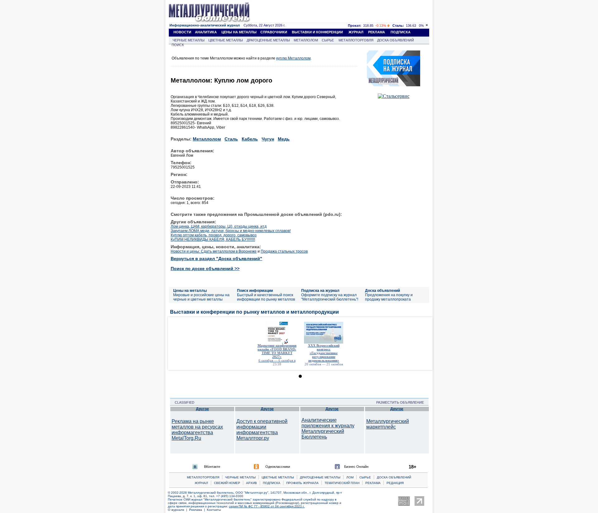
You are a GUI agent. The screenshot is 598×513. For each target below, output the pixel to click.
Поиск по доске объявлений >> (205, 268)
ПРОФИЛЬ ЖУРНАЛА (302, 483)
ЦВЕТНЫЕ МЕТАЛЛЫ (225, 40)
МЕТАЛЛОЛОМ (306, 40)
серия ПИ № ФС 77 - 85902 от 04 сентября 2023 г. (267, 506)
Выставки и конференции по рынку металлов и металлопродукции (254, 312)
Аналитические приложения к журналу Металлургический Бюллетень (327, 428)
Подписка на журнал (320, 290)
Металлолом (207, 138)
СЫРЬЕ (328, 40)
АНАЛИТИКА (206, 32)
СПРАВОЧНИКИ (273, 32)
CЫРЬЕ (365, 477)
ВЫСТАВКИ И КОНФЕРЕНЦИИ (317, 32)
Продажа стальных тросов (284, 251)
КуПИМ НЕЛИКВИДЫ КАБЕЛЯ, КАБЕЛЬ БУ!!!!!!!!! (213, 239)
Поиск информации (255, 290)
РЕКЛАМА (376, 32)
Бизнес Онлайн (356, 466)
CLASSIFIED (182, 402)
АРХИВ (251, 483)
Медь (284, 138)
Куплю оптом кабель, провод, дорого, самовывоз (214, 235)
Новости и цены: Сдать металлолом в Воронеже (214, 251)
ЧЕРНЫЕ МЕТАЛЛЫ (189, 40)
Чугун (268, 138)
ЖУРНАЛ (356, 32)
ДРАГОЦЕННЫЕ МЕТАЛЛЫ (268, 40)
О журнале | (178, 509)
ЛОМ (350, 477)
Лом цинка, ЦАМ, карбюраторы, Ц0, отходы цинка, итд (219, 226)
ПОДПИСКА (401, 32)
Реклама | (198, 509)
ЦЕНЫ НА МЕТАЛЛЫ (239, 32)
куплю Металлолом (293, 58)
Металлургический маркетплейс (387, 424)
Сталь (231, 138)
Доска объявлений (382, 290)
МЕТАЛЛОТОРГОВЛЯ (356, 40)
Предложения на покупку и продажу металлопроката (389, 297)
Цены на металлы (190, 290)
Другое (202, 409)
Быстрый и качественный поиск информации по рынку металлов (266, 297)
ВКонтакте (212, 466)
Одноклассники (277, 466)
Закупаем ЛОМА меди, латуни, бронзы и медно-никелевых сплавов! (231, 231)
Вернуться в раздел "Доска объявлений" (216, 258)
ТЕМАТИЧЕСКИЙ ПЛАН (342, 483)
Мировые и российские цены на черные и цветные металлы (201, 297)
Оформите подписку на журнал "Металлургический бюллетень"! (329, 297)
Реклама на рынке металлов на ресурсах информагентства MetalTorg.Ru (197, 430)
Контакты (214, 509)
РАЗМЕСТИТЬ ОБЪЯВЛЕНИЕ (402, 402)
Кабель (250, 138)
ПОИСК (178, 45)
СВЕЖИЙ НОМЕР (227, 483)
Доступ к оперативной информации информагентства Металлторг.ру (261, 430)
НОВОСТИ (182, 32)
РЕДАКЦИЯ (395, 483)
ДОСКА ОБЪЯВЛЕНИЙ (395, 40)
